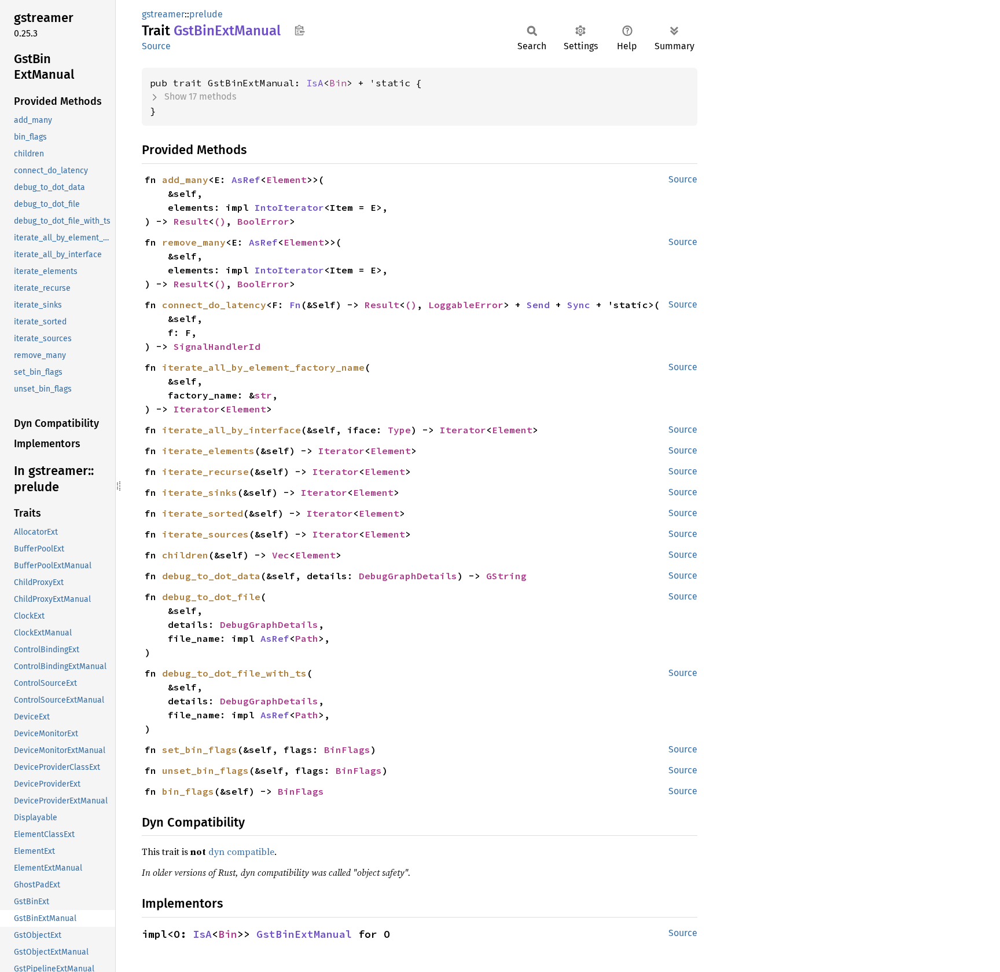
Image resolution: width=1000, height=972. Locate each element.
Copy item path (299, 30)
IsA (314, 83)
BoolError (263, 221)
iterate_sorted (202, 513)
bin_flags (188, 791)
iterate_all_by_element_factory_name (263, 367)
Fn (295, 304)
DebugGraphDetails (408, 576)
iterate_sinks (199, 492)
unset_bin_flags (205, 770)
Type (399, 430)
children (185, 555)
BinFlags (347, 749)
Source (156, 46)
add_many (185, 179)
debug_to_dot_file (211, 596)
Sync (578, 304)
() (220, 221)
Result (191, 221)
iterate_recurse (205, 471)
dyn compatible (241, 851)
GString (506, 576)
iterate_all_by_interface (231, 430)
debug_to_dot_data (211, 576)
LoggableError (465, 304)
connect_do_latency (214, 304)
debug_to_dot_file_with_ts (234, 673)
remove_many (194, 242)
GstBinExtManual (304, 934)
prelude (206, 14)
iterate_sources (205, 534)
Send (538, 304)
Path (306, 638)
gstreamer (163, 14)
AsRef (245, 179)
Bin (338, 83)
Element (286, 179)
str (263, 395)
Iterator (197, 409)
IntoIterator (289, 207)
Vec (280, 555)
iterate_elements (208, 450)
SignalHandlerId (217, 346)
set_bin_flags (199, 749)
